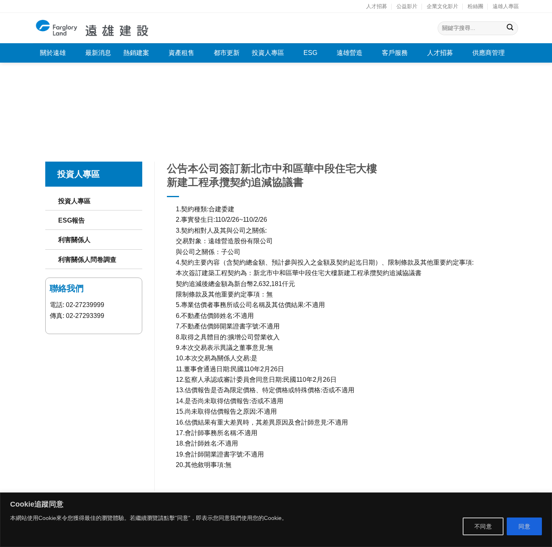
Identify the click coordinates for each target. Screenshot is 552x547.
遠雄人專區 (506, 6)
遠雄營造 (349, 52)
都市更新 (227, 52)
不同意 (483, 526)
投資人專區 (268, 52)
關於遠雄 (53, 52)
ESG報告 (71, 220)
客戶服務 (395, 52)
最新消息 (98, 52)
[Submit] (510, 28)
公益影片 (406, 6)
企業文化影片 (442, 6)
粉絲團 (475, 6)
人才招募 (376, 6)
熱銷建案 (136, 52)
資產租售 (181, 52)
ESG (310, 52)
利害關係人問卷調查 (87, 259)
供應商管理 (488, 52)
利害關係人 (74, 239)
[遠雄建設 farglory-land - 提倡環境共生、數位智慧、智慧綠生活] (92, 28)
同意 (524, 526)
